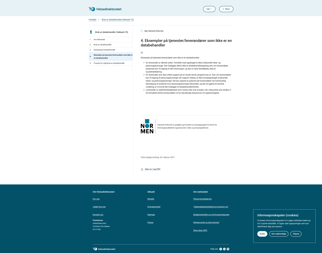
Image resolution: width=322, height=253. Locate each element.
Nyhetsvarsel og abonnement (206, 222)
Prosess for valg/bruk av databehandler (107, 63)
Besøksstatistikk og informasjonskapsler (211, 214)
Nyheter (150, 199)
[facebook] (220, 249)
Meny (227, 9)
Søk (208, 9)
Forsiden (92, 19)
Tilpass (296, 234)
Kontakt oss (98, 214)
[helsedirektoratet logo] (106, 248)
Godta (262, 234)
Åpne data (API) (200, 230)
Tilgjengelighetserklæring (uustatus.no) (210, 207)
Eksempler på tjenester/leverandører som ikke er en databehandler (111, 56)
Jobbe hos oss (99, 207)
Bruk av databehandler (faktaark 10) (118, 19)
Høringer (151, 214)
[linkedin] (224, 249)
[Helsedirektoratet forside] (107, 9)
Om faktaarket (97, 39)
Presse (150, 222)
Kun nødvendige (279, 234)
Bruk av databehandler (100, 45)
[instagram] (228, 249)
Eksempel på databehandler (102, 50)
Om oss (96, 199)
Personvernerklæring (202, 199)
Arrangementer (153, 207)
